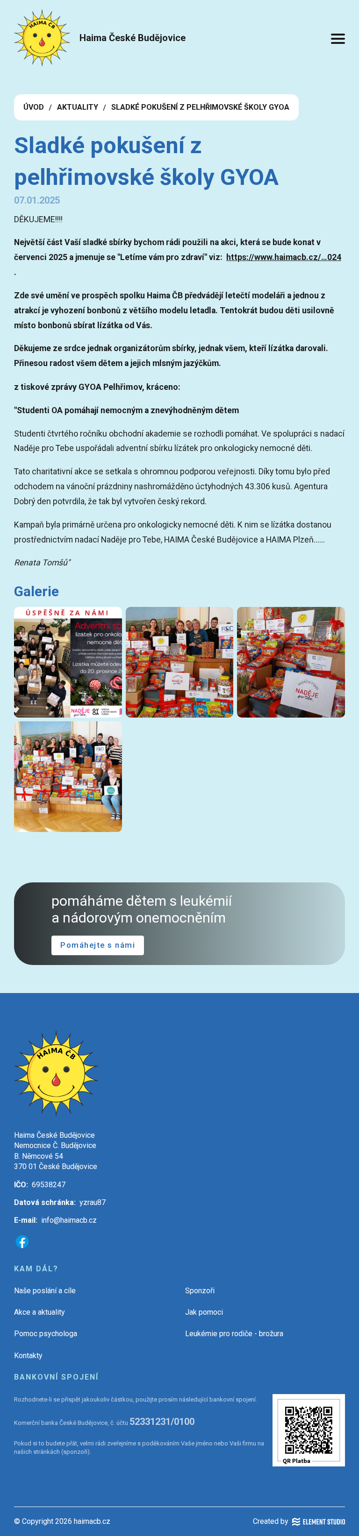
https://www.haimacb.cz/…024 (283, 257)
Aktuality (77, 107)
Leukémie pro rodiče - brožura (234, 1333)
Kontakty (28, 1355)
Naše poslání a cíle (45, 1290)
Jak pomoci (204, 1312)
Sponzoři (200, 1290)
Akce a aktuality (39, 1312)
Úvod (33, 107)
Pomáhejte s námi (97, 945)
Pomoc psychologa (45, 1333)
